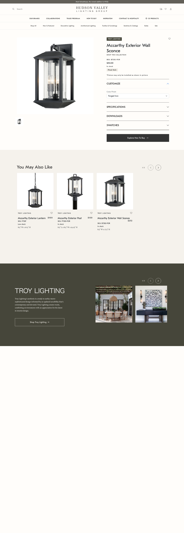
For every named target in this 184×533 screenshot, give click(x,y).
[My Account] (169, 9)
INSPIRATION (107, 18)
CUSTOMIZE (113, 83)
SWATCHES (113, 125)
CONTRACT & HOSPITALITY (129, 18)
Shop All (33, 26)
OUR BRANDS (34, 18)
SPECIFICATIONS (116, 106)
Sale (156, 26)
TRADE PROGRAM (73, 18)
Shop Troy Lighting (38, 322)
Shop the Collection (116, 55)
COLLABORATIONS (53, 18)
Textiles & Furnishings (109, 26)
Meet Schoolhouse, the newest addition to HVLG (92, 2)
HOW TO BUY (92, 18)
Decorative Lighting (67, 26)
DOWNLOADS (114, 116)
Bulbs (146, 26)
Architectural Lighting (88, 26)
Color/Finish (111, 92)
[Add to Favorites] (51, 213)
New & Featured (48, 26)
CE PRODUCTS (153, 18)
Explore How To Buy (136, 138)
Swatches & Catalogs (131, 26)
